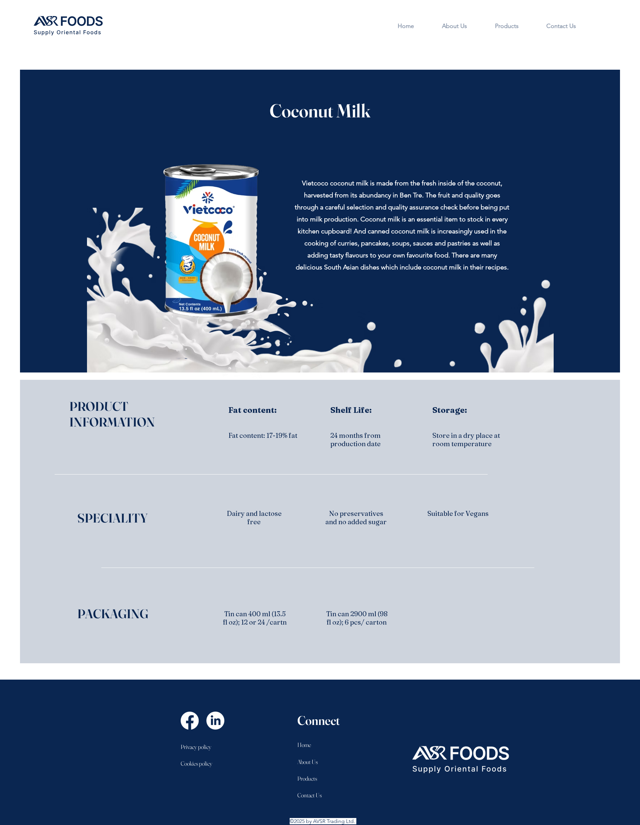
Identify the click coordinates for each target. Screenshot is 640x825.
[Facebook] (190, 721)
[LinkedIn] (215, 721)
